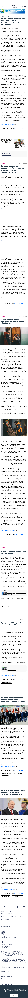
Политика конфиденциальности (7, 984)
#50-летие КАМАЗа (18, 773)
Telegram (20, 128)
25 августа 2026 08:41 (23, 619)
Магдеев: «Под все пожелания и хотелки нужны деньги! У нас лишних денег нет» (16, 593)
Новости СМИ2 (6, 153)
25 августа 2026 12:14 (23, 547)
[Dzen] (17, 907)
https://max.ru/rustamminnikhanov (18, 762)
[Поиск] (2, 6)
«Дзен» (15, 128)
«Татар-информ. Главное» (7, 124)
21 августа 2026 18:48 (23, 695)
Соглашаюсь (14, 995)
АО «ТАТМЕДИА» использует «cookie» (8, 978)
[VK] (3, 907)
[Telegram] (10, 907)
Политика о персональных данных (8, 974)
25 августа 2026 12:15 (23, 316)
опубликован (4, 827)
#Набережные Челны (6, 606)
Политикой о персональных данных (13, 991)
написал (24, 731)
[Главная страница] (14, 6)
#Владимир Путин (6, 896)
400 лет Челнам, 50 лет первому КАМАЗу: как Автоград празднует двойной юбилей (15, 669)
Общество (3, 14)
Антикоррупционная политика (7, 976)
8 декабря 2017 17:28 (23, 163)
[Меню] (25, 6)
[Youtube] (24, 907)
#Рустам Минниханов (6, 775)
